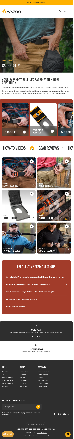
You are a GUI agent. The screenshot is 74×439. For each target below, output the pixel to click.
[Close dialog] (69, 197)
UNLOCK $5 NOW (19, 226)
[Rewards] (8, 434)
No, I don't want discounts (18, 231)
